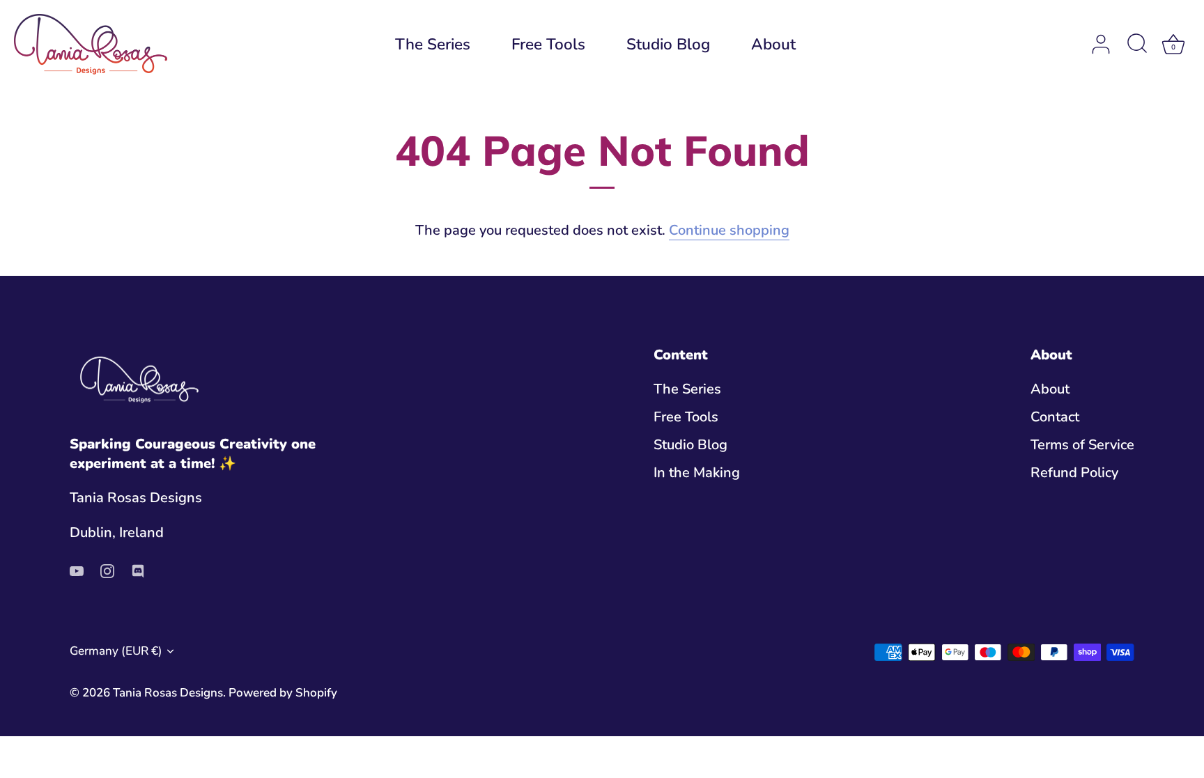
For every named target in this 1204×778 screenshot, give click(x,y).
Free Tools (548, 44)
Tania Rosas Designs (168, 693)
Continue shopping (729, 230)
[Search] (1137, 44)
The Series (432, 44)
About (773, 44)
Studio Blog (668, 44)
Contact (1055, 416)
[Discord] (138, 570)
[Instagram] (107, 570)
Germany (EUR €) (116, 651)
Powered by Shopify (283, 693)
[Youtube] (77, 570)
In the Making (697, 472)
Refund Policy (1074, 472)
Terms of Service (1082, 444)
